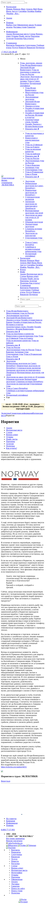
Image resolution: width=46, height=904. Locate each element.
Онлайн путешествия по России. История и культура (34, 115)
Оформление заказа (25, 25)
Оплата (14, 882)
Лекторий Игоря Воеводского (27, 68)
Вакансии (31, 47)
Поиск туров (16, 891)
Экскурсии (25, 77)
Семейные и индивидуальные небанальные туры (33, 249)
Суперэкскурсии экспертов (32, 198)
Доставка (15, 884)
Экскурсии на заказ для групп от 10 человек (31, 79)
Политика (18, 38)
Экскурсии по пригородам (31, 234)
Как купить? (28, 38)
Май (35, 9)
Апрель (29, 9)
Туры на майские (32, 154)
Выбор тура (11, 25)
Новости (22, 47)
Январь (9, 9)
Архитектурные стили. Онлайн (32, 121)
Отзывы (14, 36)
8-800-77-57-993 (8, 830)
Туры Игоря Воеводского (31, 65)
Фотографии (16, 873)
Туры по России (27, 74)
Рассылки (15, 863)
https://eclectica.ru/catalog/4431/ (14, 767)
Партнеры (35, 36)
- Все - (16, 13)
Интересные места (21, 34)
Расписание (11, 7)
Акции (9, 18)
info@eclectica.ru (15, 843)
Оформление (16, 879)
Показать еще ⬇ (32, 129)
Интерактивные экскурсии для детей (34, 212)
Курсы (23, 269)
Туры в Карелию (32, 165)
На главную (11, 819)
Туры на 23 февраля (33, 145)
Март (23, 9)
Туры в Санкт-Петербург (31, 243)
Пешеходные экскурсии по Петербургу (31, 192)
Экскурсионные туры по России (20, 350)
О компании (11, 43)
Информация (12, 32)
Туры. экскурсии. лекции (31, 63)
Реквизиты (20, 45)
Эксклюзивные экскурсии (31, 98)
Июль (8, 11)
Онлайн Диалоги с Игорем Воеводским (34, 125)
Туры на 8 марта (32, 147)
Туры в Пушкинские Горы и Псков (34, 173)
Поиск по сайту (18, 888)
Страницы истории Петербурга (33, 230)
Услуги (15, 47)
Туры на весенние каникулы (33, 150)
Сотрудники (30, 45)
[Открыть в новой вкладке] (23, 899)
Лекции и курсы (32, 106)
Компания (10, 821)
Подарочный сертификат (30, 255)
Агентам (10, 38)
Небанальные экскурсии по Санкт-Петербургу (34, 185)
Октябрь (30, 11)
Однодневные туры (33, 170)
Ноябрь (38, 11)
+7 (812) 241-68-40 (9, 52)
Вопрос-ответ (33, 276)
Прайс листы (24, 36)
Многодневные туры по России (20, 313)
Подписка (40, 47)
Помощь (9, 23)
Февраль (16, 9)
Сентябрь (22, 11)
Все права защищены (15, 838)
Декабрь (9, 13)
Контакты (10, 45)
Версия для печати (14, 841)
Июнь (40, 9)
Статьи (32, 34)
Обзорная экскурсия (34, 222)
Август (15, 11)
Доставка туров (20, 27)
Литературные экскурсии (31, 225)
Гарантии (31, 27)
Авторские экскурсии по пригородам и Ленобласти (31, 204)
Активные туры (32, 167)
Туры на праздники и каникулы (30, 71)
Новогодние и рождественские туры (32, 140)
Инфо (22, 272)
